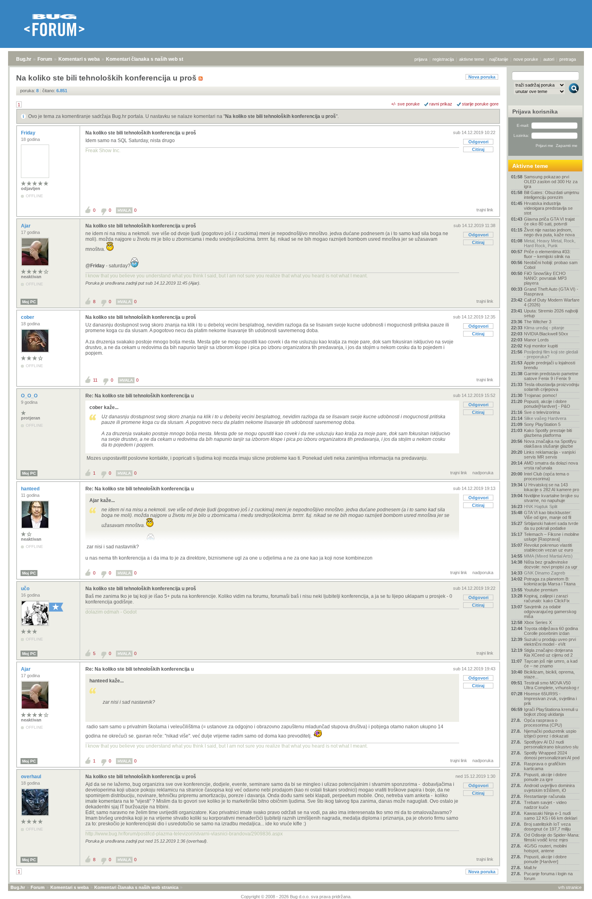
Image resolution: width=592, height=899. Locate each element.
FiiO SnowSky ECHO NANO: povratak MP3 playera (545, 278)
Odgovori (478, 141)
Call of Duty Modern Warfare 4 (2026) (552, 302)
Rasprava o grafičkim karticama (545, 766)
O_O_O (30, 396)
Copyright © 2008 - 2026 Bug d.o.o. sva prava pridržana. (296, 896)
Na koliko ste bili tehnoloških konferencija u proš (280, 116)
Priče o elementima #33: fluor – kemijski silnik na (547, 254)
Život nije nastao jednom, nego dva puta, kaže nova (549, 232)
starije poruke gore (480, 103)
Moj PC (29, 302)
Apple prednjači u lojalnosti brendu (549, 365)
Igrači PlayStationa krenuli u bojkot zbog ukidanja (551, 712)
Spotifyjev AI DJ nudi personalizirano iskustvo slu (551, 744)
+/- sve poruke (405, 103)
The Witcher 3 (537, 321)
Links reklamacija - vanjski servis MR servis (549, 454)
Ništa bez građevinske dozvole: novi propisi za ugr (551, 564)
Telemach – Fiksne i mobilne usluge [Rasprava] (551, 536)
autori (548, 59)
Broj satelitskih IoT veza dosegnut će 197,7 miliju (547, 826)
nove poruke (525, 59)
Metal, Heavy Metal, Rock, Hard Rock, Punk (549, 243)
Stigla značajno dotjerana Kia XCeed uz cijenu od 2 (548, 652)
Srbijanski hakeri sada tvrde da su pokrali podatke (551, 526)
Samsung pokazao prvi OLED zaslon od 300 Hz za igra (551, 181)
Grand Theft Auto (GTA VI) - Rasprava (551, 291)
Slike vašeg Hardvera (545, 418)
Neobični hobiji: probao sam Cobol (551, 265)
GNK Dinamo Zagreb (544, 572)
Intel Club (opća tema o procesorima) (546, 476)
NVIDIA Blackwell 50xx (546, 333)
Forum (44, 59)
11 (95, 380)
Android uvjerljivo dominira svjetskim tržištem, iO (549, 788)
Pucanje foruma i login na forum (548, 876)
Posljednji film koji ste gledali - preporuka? (551, 354)
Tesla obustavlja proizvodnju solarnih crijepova (551, 387)
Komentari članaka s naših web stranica (152, 59)
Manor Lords (536, 339)
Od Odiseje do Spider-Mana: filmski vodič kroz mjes (552, 837)
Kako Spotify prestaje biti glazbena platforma (548, 433)
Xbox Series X (538, 622)
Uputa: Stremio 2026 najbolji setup (551, 313)
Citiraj (478, 149)
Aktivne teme (530, 166)
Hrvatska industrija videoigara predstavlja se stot (548, 208)
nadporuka (482, 472)
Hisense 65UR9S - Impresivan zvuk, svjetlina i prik (550, 698)
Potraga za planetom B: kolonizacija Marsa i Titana (549, 581)
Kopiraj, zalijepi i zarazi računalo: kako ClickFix (547, 598)
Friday (29, 133)
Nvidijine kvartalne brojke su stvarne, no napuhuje (551, 498)
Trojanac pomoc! (540, 395)
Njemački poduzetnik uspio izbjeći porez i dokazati (550, 733)
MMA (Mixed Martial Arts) (548, 556)
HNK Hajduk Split (540, 506)
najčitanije (498, 59)
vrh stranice (570, 887)
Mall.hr (530, 867)
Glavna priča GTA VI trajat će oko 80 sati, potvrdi (549, 221)
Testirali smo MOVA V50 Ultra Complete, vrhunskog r (551, 685)
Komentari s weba (79, 59)
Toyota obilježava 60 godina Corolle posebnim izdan (551, 631)
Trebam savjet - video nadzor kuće (545, 805)
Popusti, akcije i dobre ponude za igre (545, 777)
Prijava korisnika (535, 111)
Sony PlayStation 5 (542, 424)
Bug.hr (23, 59)
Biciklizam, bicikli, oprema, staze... (549, 674)
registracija (443, 59)
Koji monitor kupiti (541, 345)
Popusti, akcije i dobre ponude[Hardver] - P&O (547, 404)
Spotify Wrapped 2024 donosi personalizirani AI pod (552, 755)
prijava (420, 59)
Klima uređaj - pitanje (544, 327)
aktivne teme (471, 59)
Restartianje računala (544, 796)
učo (26, 588)
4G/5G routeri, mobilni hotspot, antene (545, 848)
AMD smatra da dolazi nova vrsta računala (551, 465)
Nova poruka (481, 76)
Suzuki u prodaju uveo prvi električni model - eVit (550, 642)
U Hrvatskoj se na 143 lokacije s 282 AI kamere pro (551, 487)
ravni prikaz (440, 103)
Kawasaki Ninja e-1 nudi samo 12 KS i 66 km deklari (550, 815)
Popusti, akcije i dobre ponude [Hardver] (545, 859)
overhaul (31, 776)
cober (28, 317)
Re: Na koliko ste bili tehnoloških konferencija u (139, 396)
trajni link (484, 209)
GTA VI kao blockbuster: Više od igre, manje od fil (547, 515)
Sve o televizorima (542, 412)
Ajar (26, 226)
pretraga (567, 59)
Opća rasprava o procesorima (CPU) (543, 722)
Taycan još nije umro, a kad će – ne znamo (551, 663)
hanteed (31, 489)
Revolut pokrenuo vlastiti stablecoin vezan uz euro (548, 547)
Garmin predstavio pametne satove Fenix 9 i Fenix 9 (551, 376)
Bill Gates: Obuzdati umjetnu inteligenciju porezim (551, 195)
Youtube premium (541, 589)
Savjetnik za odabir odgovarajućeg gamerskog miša (550, 611)
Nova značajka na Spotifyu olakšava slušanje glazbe (550, 443)
